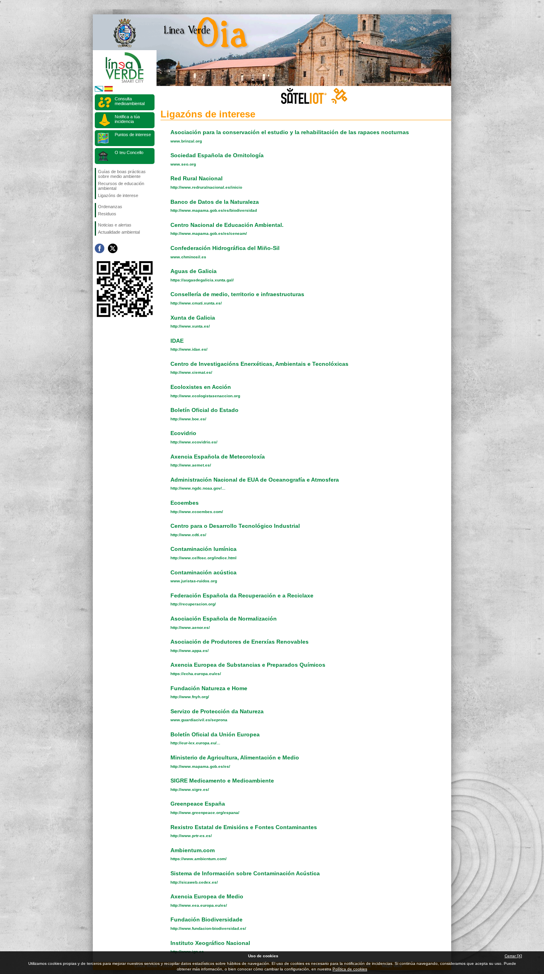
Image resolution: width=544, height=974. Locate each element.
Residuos (107, 213)
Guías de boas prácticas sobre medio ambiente (122, 174)
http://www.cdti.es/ (188, 535)
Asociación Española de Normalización (223, 618)
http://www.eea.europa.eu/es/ (198, 905)
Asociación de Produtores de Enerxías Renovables (239, 641)
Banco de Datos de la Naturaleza (214, 202)
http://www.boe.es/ (188, 419)
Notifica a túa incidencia (127, 119)
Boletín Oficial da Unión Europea (215, 734)
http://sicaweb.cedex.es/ (194, 882)
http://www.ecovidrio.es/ (193, 442)
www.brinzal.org (186, 141)
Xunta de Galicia (192, 317)
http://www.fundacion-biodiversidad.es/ (208, 928)
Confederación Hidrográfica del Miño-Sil (225, 248)
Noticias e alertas (114, 225)
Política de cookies (350, 969)
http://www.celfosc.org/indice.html (203, 558)
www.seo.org (183, 164)
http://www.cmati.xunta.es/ (196, 303)
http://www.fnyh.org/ (189, 697)
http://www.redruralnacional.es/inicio (206, 187)
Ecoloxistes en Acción (200, 387)
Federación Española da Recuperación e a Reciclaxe (241, 595)
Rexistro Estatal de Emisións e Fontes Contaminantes (243, 827)
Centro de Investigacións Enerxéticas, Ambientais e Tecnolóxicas (259, 364)
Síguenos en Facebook (99, 248)
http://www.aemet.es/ (190, 465)
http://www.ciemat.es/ (191, 372)
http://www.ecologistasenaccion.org (205, 396)
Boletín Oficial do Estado (204, 410)
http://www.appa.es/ (189, 650)
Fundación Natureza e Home (208, 688)
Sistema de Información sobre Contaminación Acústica (245, 873)
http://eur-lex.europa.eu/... (195, 743)
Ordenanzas (110, 206)
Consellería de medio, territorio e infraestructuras (237, 294)
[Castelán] (108, 90)
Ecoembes (184, 503)
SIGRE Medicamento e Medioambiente (222, 780)
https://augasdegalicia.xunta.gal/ (202, 280)
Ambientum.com (192, 850)
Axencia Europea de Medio (206, 896)
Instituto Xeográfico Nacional (210, 943)
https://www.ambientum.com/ (198, 859)
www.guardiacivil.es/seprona (198, 720)
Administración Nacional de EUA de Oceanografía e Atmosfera (254, 479)
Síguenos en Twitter (112, 248)
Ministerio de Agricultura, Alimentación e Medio (234, 757)
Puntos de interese (133, 134)
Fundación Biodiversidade (206, 919)
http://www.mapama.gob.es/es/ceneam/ (208, 233)
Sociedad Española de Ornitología (217, 155)
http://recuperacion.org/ (193, 604)
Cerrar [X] (513, 956)
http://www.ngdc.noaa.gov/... (197, 488)
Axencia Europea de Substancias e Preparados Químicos (247, 665)
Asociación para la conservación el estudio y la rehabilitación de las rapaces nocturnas (289, 132)
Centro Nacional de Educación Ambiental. (227, 225)
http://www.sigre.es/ (189, 789)
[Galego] (99, 90)
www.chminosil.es (188, 257)
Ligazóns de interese (118, 195)
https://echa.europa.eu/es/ (195, 673)
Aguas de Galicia (193, 271)
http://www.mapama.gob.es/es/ (200, 766)
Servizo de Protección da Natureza (217, 711)
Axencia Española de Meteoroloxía (217, 456)
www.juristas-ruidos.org (193, 581)
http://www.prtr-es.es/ (191, 835)
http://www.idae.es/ (188, 349)
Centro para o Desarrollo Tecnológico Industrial (235, 526)
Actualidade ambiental (119, 232)
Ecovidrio (183, 433)
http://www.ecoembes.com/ (196, 511)
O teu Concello (129, 152)
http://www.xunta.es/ (190, 326)
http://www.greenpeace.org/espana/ (204, 812)
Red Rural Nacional (196, 178)
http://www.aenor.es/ (190, 627)
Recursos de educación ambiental (121, 186)
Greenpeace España (197, 803)
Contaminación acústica (203, 572)
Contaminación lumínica (203, 549)
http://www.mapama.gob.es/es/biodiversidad (213, 210)
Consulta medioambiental (130, 101)
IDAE (177, 341)
